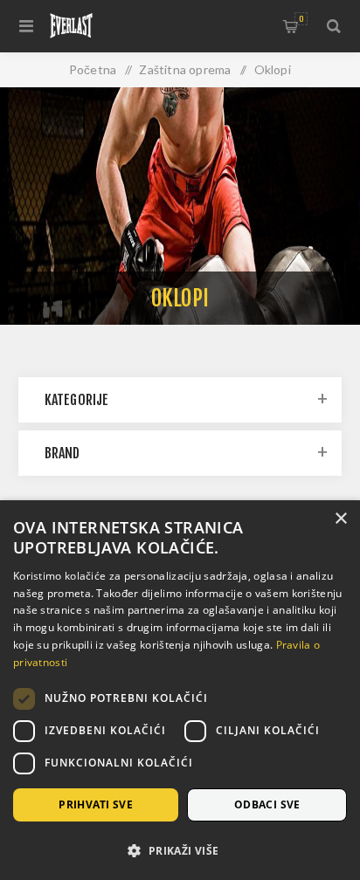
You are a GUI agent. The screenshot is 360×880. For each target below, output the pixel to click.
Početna (92, 69)
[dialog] (180, 690)
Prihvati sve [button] (96, 804)
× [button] (340, 519)
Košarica (301, 19)
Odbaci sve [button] (267, 804)
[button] (180, 850)
